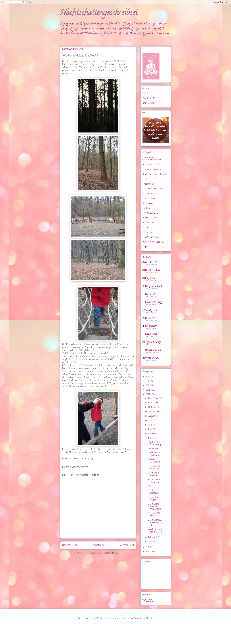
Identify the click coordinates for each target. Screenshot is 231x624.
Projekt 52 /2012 (150, 213)
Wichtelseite (149, 98)
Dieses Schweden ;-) (152, 169)
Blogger (149, 618)
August (151, 416)
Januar (152, 541)
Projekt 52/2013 (150, 217)
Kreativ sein (148, 184)
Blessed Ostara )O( (154, 461)
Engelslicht (150, 278)
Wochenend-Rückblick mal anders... (155, 506)
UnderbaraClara (153, 350)
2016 (148, 376)
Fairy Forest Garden (154, 286)
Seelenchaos (148, 222)
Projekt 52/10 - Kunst (155, 515)
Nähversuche (149, 198)
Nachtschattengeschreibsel (99, 13)
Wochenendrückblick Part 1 (155, 531)
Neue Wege (148, 203)
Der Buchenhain (152, 270)
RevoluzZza (150, 318)
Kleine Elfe (150, 294)
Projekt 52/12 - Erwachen (155, 467)
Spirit (145, 227)
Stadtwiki (99, 452)
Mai (150, 429)
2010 (148, 551)
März (151, 438)
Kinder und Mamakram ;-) (155, 174)
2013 (148, 390)
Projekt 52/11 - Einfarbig (154, 481)
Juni (150, 425)
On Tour (146, 208)
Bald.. (150, 486)
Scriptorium (151, 326)
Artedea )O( (151, 262)
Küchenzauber (149, 193)
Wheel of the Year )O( (153, 242)
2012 (148, 394)
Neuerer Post (69, 545)
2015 (148, 381)
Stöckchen (147, 232)
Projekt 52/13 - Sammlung (155, 443)
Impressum (148, 103)
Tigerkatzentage (153, 342)
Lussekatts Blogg (153, 302)
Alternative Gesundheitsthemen (152, 158)
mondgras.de (151, 310)
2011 (148, 547)
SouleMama (151, 334)
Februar (152, 537)
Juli (150, 420)
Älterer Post (127, 545)
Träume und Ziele (151, 237)
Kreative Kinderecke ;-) (154, 188)
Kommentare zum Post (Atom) (103, 553)
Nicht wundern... (153, 492)
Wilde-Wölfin (152, 358)
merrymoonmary (124, 618)
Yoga (145, 247)
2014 (148, 385)
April (150, 433)
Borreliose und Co (151, 164)
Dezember (153, 398)
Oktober (152, 407)
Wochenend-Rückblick (154, 454)
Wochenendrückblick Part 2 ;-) (155, 522)
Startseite (98, 545)
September (154, 411)
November (153, 402)
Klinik (145, 179)
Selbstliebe (153, 448)
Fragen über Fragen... (153, 499)
